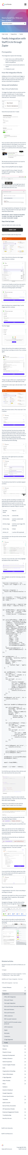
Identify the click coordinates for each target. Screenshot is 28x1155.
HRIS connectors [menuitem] (8, 1015)
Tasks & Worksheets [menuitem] (8, 1074)
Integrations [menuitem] (6, 993)
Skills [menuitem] (4, 1068)
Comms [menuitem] (4, 990)
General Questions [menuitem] (7, 1061)
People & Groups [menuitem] (7, 1052)
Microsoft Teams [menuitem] (8, 1000)
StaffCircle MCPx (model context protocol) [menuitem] (12, 1022)
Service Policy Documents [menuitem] (9, 1105)
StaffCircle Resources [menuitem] (7, 1133)
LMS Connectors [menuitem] (8, 1027)
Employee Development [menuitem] (9, 1055)
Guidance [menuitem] (5, 1086)
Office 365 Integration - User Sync (10, 982)
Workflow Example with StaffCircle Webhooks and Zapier (13, 965)
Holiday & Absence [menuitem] (7, 1058)
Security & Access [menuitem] (7, 1118)
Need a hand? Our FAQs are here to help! (12, 19)
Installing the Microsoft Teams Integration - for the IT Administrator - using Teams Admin (14, 974)
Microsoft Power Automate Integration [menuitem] (14, 1006)
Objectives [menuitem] (5, 1046)
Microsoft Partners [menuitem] (9, 1009)
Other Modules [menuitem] (6, 1080)
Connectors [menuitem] (7, 1036)
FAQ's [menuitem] (4, 1083)
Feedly (21, 34)
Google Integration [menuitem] (7, 1093)
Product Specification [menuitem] (8, 1096)
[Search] (24, 23)
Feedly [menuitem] (6, 1042)
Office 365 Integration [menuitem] (10, 997)
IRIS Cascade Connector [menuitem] (10, 1019)
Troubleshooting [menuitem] (7, 1115)
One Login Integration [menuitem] (9, 1003)
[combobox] (12, 23)
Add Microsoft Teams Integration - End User (12, 979)
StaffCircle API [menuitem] (6, 1102)
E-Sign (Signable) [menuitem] (8, 1039)
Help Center (5, 34)
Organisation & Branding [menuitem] (9, 1071)
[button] (25, 987)
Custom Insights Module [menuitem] (9, 1064)
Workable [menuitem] (6, 1033)
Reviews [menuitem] (5, 1049)
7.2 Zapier (4, 970)
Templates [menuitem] (5, 1099)
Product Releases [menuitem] (7, 987)
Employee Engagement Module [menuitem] (11, 1112)
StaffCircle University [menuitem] (7, 1128)
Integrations (14, 34)
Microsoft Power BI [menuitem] (9, 1012)
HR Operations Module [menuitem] (9, 1109)
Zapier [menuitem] (6, 1030)
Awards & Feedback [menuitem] (8, 1090)
